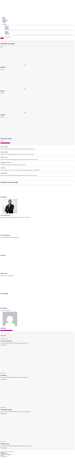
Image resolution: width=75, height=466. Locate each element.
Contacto (4, 22)
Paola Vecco (3, 255)
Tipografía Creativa (4, 443)
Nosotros (4, 18)
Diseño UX (2, 114)
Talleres (4, 19)
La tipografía (3, 375)
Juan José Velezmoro (5, 235)
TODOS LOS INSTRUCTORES (6, 330)
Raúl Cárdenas (3, 308)
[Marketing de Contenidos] (11, 136)
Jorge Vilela (3, 328)
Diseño (1, 46)
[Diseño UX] (11, 112)
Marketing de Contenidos (6, 138)
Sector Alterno (3, 197)
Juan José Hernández (5, 215)
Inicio (4, 17)
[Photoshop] (11, 64)
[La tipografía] (15, 371)
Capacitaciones (5, 20)
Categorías (4, 24)
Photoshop (2, 67)
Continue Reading (3, 379)
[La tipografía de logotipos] (15, 405)
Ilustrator (2, 90)
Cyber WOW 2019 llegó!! (6, 341)
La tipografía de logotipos (6, 409)
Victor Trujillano (4, 293)
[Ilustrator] (11, 88)
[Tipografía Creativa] (15, 439)
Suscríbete (4, 21)
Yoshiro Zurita (3, 273)
